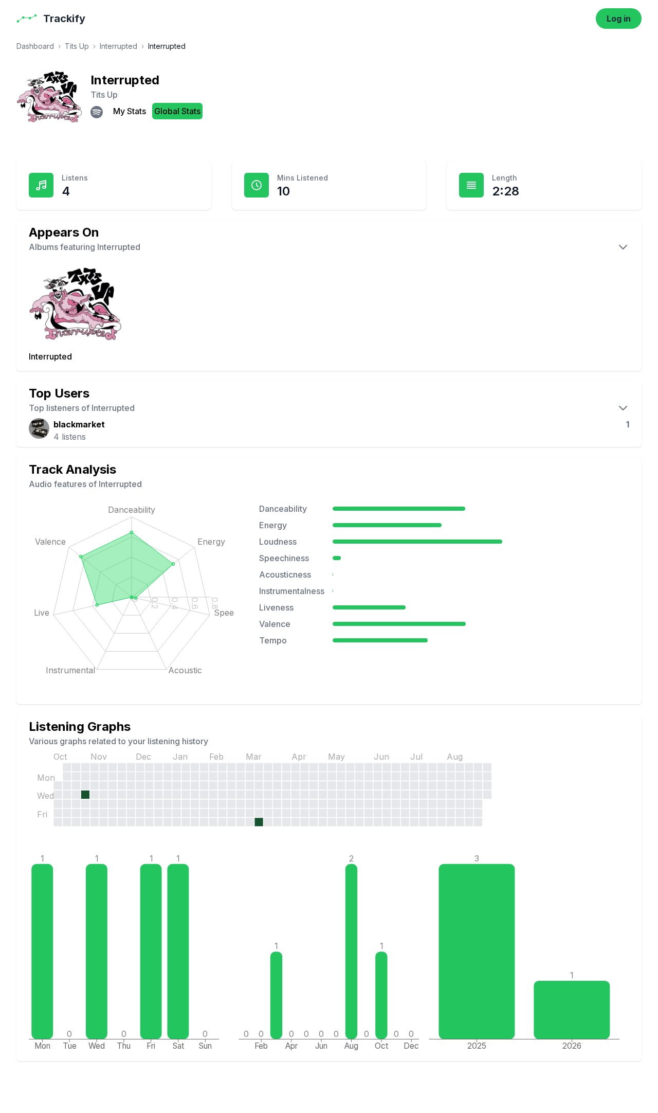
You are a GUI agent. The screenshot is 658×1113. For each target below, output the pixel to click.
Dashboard (35, 46)
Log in (619, 18)
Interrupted (118, 46)
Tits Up (77, 46)
